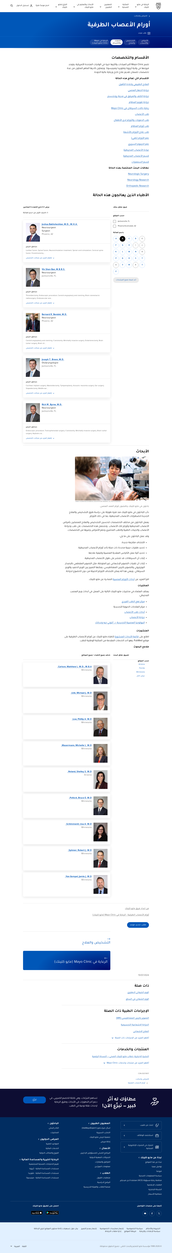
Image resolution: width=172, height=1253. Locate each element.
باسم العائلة (118, 233)
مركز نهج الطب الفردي (133, 602)
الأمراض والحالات (140, 16)
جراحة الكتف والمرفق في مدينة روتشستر (128, 96)
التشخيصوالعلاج (130, 42)
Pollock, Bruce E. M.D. (80, 798)
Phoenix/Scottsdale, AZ (127, 226)
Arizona (142, 664)
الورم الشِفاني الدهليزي (138, 992)
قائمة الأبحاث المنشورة (127, 637)
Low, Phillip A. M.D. (82, 719)
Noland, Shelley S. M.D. (79, 772)
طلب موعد (142, 33)
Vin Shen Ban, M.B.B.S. (53, 269)
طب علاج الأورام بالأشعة (136, 132)
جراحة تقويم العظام (139, 102)
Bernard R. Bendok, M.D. (54, 315)
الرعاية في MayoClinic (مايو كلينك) (100, 42)
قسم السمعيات (140, 162)
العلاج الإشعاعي (141, 1031)
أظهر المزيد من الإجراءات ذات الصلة (132, 1038)
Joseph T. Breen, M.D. (53, 360)
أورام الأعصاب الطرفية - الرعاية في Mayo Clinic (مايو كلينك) (120, 915)
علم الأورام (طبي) (140, 138)
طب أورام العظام (140, 126)
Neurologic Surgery (138, 174)
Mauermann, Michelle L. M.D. (76, 745)
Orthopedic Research (137, 186)
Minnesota (140, 672)
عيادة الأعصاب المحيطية (136, 150)
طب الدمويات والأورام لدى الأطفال (131, 120)
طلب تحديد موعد (138, 925)
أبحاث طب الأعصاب (134, 612)
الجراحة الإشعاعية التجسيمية (135, 1025)
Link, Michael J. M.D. (81, 693)
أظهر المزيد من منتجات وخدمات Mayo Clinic (128, 1063)
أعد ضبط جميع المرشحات (126, 280)
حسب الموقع (118, 216)
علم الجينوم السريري (138, 144)
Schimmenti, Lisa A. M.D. (79, 824)
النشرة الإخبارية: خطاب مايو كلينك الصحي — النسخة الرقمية (120, 1057)
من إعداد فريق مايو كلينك (137, 909)
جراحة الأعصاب (137, 617)
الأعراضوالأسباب (144, 42)
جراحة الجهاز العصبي (138, 90)
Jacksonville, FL (124, 221)
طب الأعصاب (142, 114)
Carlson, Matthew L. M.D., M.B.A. (74, 667)
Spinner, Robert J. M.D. (80, 850)
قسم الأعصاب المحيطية (136, 156)
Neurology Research (138, 180)
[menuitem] (143, 42)
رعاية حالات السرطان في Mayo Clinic (130, 108)
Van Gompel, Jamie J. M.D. (78, 877)
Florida (142, 668)
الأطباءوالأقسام (117, 42)
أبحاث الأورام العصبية (124, 579)
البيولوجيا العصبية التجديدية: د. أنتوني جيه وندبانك (120, 623)
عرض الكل (141, 676)
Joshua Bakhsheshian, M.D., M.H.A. (60, 224)
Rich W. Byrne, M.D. (52, 405)
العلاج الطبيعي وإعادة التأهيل (134, 84)
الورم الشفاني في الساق (137, 999)
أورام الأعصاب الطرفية (119, 25)
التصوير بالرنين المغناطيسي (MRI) (132, 1018)
